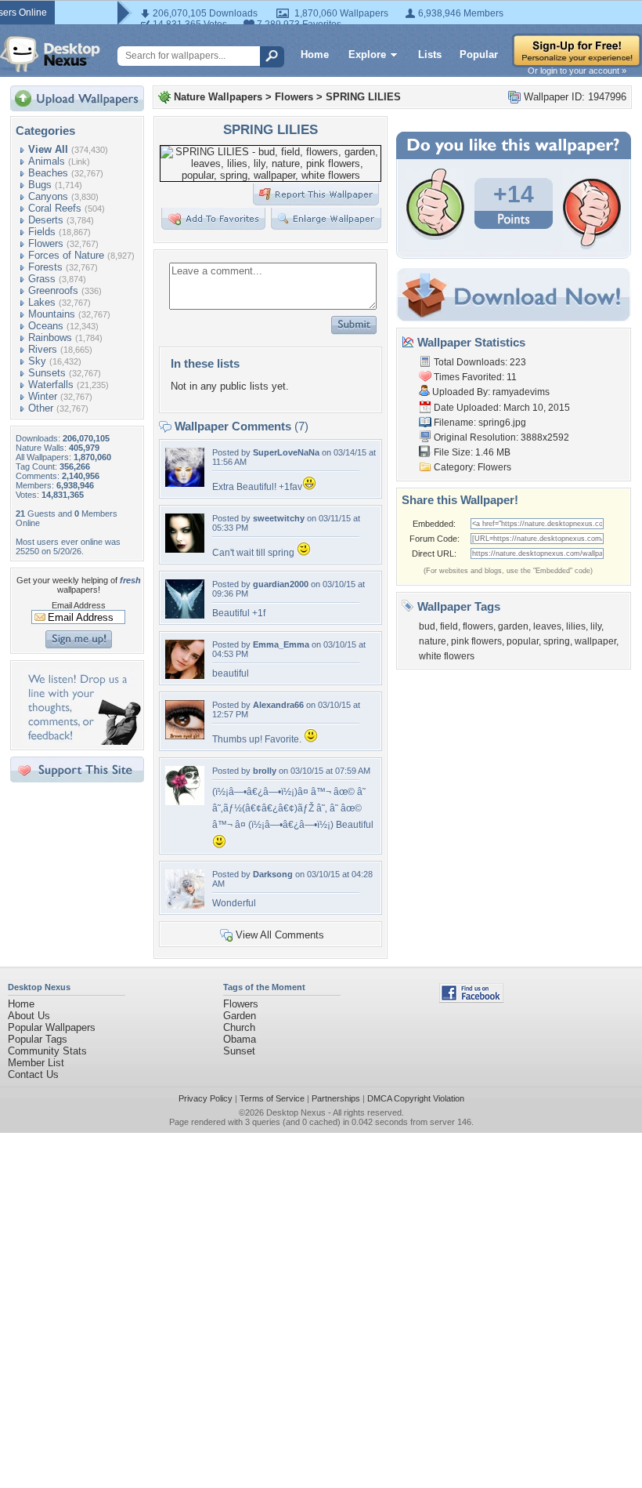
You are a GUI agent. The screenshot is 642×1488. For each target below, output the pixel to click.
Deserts (45, 220)
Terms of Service (272, 1098)
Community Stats (47, 1051)
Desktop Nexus (296, 1112)
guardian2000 (280, 584)
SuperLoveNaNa (286, 452)
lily (595, 626)
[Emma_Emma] (184, 675)
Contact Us (33, 1074)
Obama (239, 1039)
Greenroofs (53, 290)
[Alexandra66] (184, 736)
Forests (45, 267)
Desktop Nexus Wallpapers (50, 54)
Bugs (40, 185)
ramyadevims (521, 392)
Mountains (51, 314)
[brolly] (184, 802)
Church (239, 1027)
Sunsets (47, 373)
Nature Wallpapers (218, 97)
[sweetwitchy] (184, 549)
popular (523, 641)
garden (513, 626)
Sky (37, 361)
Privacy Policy (206, 1098)
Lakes (42, 302)
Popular (479, 54)
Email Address (79, 605)
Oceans (45, 326)
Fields (42, 232)
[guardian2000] (184, 615)
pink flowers (476, 641)
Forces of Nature (66, 255)
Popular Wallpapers (52, 1027)
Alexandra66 (278, 705)
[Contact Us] (82, 741)
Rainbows (50, 337)
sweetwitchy (279, 518)
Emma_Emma (281, 644)
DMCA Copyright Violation (415, 1098)
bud (427, 626)
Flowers (45, 243)
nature (432, 641)
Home (315, 54)
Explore (367, 54)
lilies (576, 626)
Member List (36, 1063)
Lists (430, 54)
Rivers (42, 349)
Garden (239, 1016)
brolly (264, 770)
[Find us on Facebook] (471, 999)
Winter (42, 396)
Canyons (48, 196)
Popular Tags (37, 1039)
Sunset (239, 1051)
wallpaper (595, 641)
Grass (42, 279)
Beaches (48, 173)
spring (556, 641)
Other (40, 408)
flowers (478, 626)
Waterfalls (51, 384)
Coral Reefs (54, 208)
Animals (46, 161)
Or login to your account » (577, 70)
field (449, 626)
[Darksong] (184, 905)
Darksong (273, 874)
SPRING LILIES (363, 97)
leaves (547, 626)
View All (48, 149)
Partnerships (336, 1098)
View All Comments (280, 935)
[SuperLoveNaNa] (184, 483)
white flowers (446, 656)
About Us (29, 1016)
